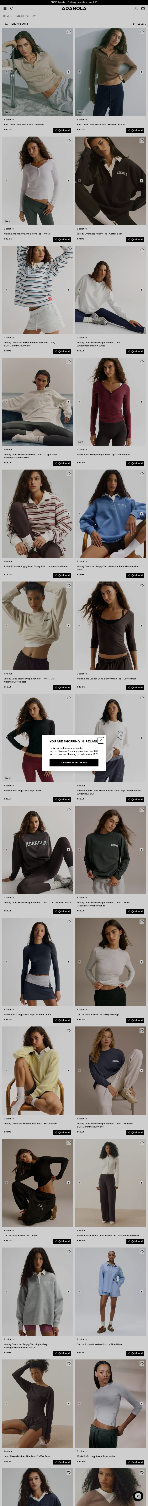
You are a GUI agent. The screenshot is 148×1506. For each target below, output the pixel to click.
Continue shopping (74, 762)
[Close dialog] (101, 740)
